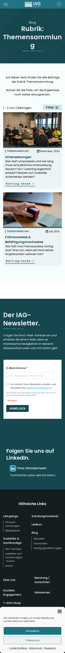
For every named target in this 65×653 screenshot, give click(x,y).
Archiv (9, 566)
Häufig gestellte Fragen (48, 548)
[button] (59, 611)
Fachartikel (40, 543)
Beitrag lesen (20, 184)
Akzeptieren (32, 630)
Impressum (50, 648)
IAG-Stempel (13, 549)
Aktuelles (39, 538)
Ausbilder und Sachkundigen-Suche (14, 557)
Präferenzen (33, 640)
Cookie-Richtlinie (18, 648)
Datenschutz (35, 648)
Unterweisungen (18, 157)
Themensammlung (18, 151)
